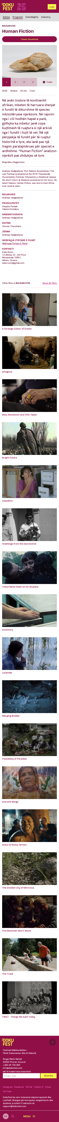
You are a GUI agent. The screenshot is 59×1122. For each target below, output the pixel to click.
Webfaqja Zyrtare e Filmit (14, 243)
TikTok (28, 1086)
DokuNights (32, 17)
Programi (18, 17)
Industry (45, 17)
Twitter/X (38, 1086)
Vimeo (48, 1086)
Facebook (19, 1086)
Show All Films (49, 283)
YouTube (7, 1091)
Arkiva (6, 17)
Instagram (8, 1086)
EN (5, 1116)
